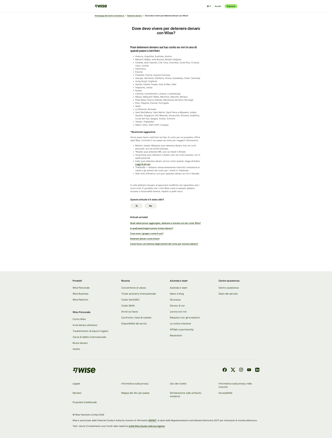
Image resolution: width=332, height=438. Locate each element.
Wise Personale (81, 287)
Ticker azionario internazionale (138, 293)
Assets (76, 349)
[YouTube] (249, 370)
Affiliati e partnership (181, 329)
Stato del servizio (228, 293)
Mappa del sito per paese (135, 393)
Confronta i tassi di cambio (136, 317)
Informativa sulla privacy (135, 383)
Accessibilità (225, 393)
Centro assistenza (229, 287)
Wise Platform (80, 299)
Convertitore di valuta (133, 287)
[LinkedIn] (257, 370)
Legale (76, 383)
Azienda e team (178, 287)
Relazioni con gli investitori (185, 317)
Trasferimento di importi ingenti (90, 331)
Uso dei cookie (178, 383)
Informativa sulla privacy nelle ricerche (235, 385)
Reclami (77, 393)
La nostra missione (180, 323)
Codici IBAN (128, 305)
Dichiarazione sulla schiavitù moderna (185, 395)
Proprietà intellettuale (85, 402)
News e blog (177, 293)
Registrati (231, 6)
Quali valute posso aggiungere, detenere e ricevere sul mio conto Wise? (165, 223)
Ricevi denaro (80, 343)
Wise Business (80, 293)
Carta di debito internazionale (89, 337)
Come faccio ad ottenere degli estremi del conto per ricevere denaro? (164, 244)
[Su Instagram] (241, 370)
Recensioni (176, 335)
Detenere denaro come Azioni (145, 238)
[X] (233, 370)
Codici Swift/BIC (130, 299)
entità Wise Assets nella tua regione (147, 426)
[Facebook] (225, 370)
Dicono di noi (177, 305)
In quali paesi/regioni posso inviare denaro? (151, 228)
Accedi (218, 6)
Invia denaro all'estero (85, 325)
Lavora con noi (178, 311)
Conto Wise (79, 319)
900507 (152, 420)
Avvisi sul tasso (129, 311)
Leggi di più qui (142, 164)
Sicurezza (175, 299)
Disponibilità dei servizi (134, 323)
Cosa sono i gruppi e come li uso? (147, 233)
